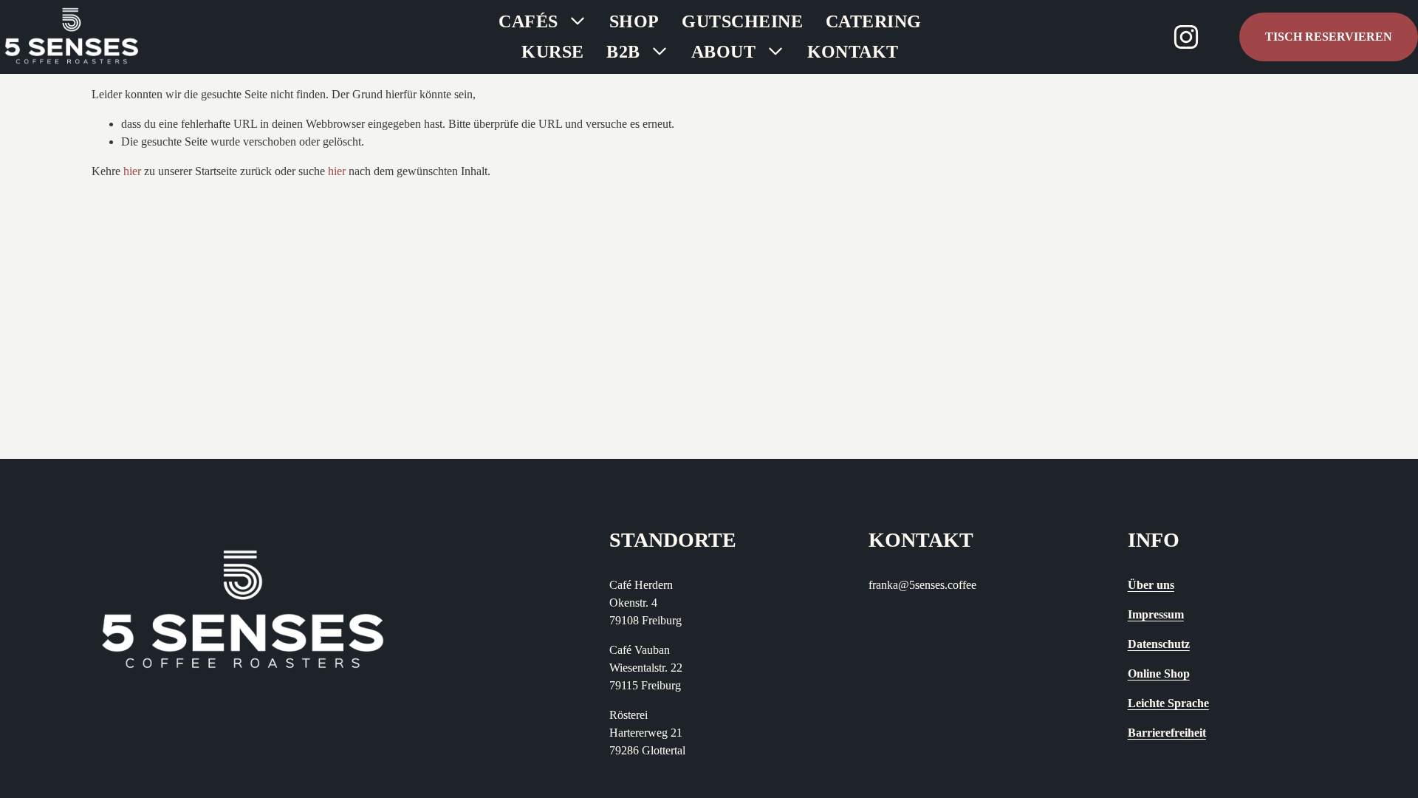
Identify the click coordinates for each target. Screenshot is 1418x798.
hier (132, 171)
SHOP (634, 21)
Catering (874, 21)
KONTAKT (853, 51)
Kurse (552, 51)
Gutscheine (742, 21)
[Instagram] (1186, 37)
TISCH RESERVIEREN (1328, 36)
